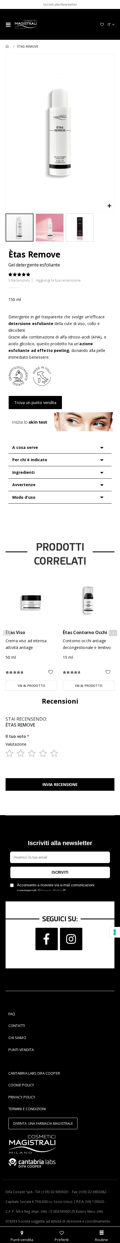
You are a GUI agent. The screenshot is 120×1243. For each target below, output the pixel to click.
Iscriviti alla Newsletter (60, 4)
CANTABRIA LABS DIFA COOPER (34, 1073)
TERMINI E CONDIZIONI (27, 1108)
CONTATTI (16, 1025)
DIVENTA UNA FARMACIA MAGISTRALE (43, 1123)
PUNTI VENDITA (21, 1049)
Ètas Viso (15, 633)
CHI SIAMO (17, 1037)
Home (7, 46)
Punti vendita (22, 1239)
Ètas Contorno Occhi (85, 633)
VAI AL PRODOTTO (31, 685)
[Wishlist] (102, 24)
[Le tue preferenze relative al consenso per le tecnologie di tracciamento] (114, 932)
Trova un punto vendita (35, 402)
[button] (109, 206)
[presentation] (113, 633)
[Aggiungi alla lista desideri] (50, 672)
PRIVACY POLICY (21, 1097)
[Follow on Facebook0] (46, 939)
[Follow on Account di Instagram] (71, 939)
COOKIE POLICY (21, 1084)
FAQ (11, 1013)
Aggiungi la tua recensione (58, 280)
